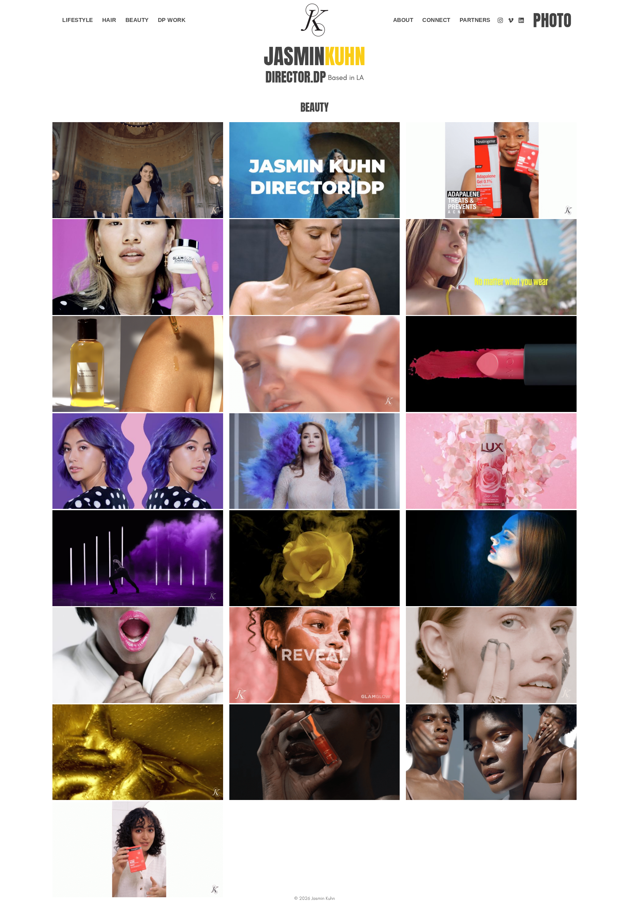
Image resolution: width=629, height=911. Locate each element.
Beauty (137, 20)
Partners (475, 20)
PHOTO (552, 20)
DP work (172, 20)
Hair (109, 20)
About (403, 20)
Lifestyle (77, 20)
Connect (436, 20)
